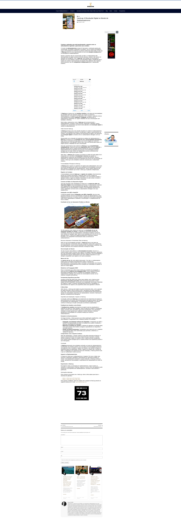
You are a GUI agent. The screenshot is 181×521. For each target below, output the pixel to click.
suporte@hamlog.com (81, 382)
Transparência (122, 10)
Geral (79, 16)
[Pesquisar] (117, 32)
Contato (115, 10)
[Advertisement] (82, 37)
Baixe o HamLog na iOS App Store (71, 378)
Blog (107, 10)
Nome (62, 447)
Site (61, 455)
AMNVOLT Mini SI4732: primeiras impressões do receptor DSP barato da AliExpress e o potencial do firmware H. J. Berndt (95, 480)
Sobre (111, 10)
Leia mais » (64, 494)
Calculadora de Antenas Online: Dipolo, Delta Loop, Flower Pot (90, 10)
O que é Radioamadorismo (61, 10)
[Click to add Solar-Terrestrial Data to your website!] (111, 58)
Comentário (63, 434)
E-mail (62, 451)
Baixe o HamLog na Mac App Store (71, 379)
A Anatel (72, 10)
